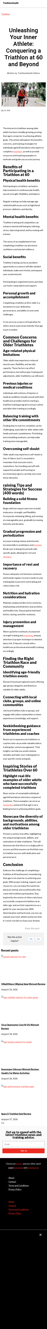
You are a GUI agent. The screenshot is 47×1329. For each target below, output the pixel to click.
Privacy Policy (14, 1189)
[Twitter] (21, 1224)
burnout (38, 545)
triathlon (18, 151)
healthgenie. (33, 1167)
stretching (28, 635)
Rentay (19, 1163)
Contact (12, 1181)
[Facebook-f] (16, 1224)
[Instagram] (31, 1224)
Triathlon (5, 14)
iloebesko (18, 1167)
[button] (23, 1198)
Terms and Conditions (18, 1185)
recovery (7, 556)
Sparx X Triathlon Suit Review (16, 1113)
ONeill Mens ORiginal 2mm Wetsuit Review (23, 984)
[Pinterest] (26, 1224)
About (11, 1177)
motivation (8, 805)
